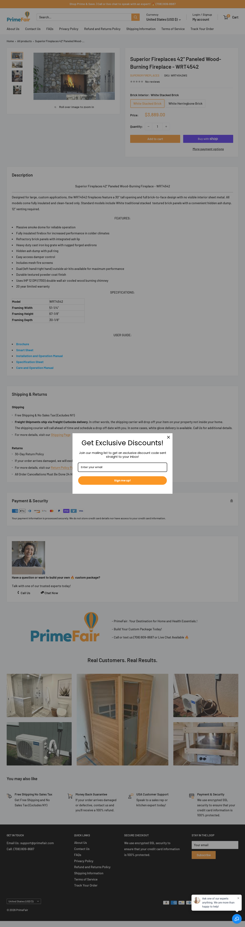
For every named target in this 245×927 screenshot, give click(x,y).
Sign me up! (122, 480)
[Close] (168, 437)
